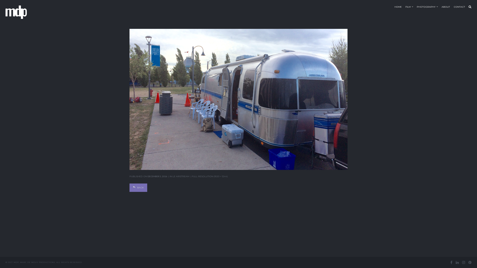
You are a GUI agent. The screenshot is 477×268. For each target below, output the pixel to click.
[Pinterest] (469, 262)
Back (140, 187)
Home (398, 6)
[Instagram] (463, 262)
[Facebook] (451, 262)
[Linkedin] (457, 262)
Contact (459, 6)
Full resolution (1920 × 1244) (210, 176)
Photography (426, 6)
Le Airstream (181, 176)
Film (408, 6)
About (446, 6)
